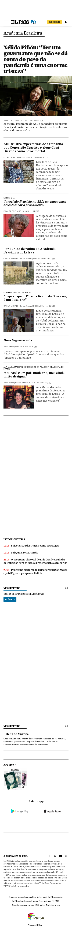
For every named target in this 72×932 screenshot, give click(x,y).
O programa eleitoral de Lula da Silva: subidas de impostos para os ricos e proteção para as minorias (35, 561)
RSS (37, 905)
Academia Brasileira (22, 33)
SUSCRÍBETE (54, 22)
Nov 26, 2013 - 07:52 (40, 382)
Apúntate (10, 599)
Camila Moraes (10, 258)
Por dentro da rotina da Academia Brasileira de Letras (29, 251)
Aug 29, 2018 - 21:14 (28, 211)
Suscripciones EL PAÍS (49, 901)
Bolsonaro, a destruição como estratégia (35, 545)
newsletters (11, 588)
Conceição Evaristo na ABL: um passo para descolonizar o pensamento (34, 203)
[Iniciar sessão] (66, 22)
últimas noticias (14, 539)
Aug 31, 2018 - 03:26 (37, 157)
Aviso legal (42, 897)
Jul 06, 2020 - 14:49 (32, 121)
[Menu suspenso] (6, 22)
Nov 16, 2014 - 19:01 (44, 258)
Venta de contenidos (27, 897)
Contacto (13, 897)
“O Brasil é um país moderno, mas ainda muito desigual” (33, 375)
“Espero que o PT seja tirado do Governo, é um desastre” (35, 298)
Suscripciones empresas (23, 905)
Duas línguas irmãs (17, 340)
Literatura (9, 198)
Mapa (35, 901)
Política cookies (55, 897)
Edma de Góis (9, 211)
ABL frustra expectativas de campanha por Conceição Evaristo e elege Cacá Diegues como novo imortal (33, 148)
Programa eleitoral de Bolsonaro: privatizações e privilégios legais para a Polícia (35, 571)
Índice (42, 905)
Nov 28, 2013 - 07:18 (26, 346)
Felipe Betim (9, 157)
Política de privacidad (22, 901)
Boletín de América (16, 734)
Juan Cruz (8, 121)
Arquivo (8, 765)
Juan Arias (8, 346)
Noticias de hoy (53, 905)
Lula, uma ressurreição (24, 552)
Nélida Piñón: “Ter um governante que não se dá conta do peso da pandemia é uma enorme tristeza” (35, 59)
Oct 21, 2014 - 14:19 (44, 306)
